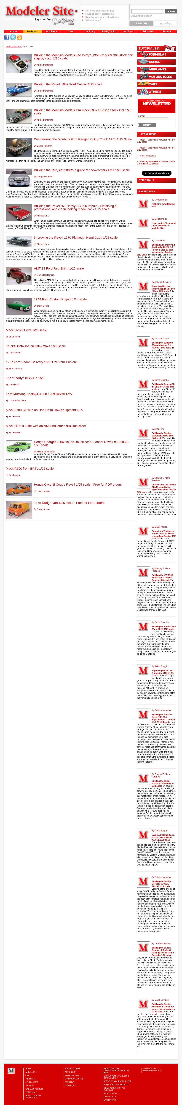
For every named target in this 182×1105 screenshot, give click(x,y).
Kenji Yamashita (148, 156)
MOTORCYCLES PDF (74, 1079)
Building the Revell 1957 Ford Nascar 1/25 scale (68, 84)
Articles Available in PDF (117, 1081)
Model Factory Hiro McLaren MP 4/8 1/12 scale (156, 141)
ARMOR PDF (70, 1072)
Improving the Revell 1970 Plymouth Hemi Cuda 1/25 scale (76, 237)
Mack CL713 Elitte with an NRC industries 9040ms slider (46, 426)
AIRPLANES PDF (72, 1075)
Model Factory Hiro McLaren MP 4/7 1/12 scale (156, 149)
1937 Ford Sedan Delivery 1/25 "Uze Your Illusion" (41, 362)
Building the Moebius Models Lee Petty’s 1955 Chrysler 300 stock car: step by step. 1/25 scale (83, 56)
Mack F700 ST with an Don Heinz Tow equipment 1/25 (44, 410)
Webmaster (110, 1100)
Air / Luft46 (31, 1072)
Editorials (31, 1092)
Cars (27, 1075)
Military (30, 1079)
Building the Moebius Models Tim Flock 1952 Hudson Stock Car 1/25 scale (82, 111)
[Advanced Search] (143, 17)
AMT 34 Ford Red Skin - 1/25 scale (59, 268)
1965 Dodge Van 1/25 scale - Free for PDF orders (69, 503)
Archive (29, 1085)
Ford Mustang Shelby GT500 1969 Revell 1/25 (39, 394)
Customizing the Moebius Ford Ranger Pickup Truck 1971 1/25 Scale (83, 139)
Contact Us (110, 1097)
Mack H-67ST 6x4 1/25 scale (26, 330)
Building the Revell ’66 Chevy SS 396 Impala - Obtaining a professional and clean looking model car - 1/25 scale (75, 207)
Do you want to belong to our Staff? (117, 1077)
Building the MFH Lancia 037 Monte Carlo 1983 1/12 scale (156, 162)
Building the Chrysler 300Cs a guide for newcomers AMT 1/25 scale (82, 170)
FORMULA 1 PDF (72, 1069)
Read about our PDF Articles (114, 1089)
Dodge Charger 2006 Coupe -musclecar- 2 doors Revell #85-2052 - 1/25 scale (81, 443)
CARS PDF (69, 1082)
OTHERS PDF (70, 1085)
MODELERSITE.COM (14, 47)
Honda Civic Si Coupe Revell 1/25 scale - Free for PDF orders (78, 484)
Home (28, 1069)
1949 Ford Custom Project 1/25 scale (60, 299)
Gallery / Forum (34, 1089)
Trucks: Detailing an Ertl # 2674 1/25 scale (36, 346)
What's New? (110, 1093)
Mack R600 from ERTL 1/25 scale (30, 468)
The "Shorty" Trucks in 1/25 (25, 378)
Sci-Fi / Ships (31, 1082)
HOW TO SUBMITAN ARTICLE (33, 1097)
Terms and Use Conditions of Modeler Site (116, 1071)
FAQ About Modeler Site (117, 1085)
